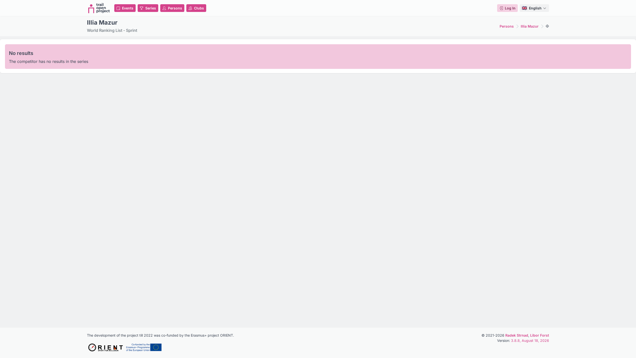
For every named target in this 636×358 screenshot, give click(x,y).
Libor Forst (539, 335)
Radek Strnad (516, 335)
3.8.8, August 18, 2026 (530, 340)
